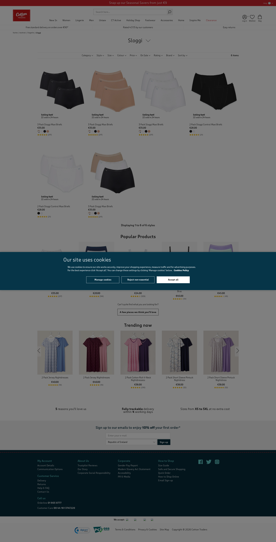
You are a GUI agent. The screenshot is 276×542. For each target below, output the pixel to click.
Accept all (173, 279)
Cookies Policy (181, 270)
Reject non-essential (138, 279)
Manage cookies (102, 279)
